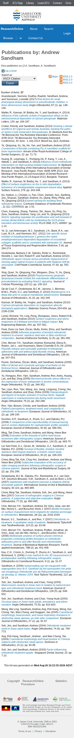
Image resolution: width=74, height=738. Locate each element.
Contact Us (35, 38)
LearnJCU (43, 3)
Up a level (11, 70)
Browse (8, 38)
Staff (6, 3)
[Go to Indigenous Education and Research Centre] (6, 708)
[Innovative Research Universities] (22, 699)
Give (68, 3)
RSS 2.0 (67, 79)
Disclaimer (50, 731)
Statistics (61, 681)
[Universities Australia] (40, 699)
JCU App (17, 3)
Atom (55, 76)
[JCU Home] (27, 14)
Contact (57, 3)
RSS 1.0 (67, 76)
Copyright (13, 681)
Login (67, 33)
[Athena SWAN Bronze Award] (7, 699)
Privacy (38, 731)
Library (30, 3)
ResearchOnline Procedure (32, 682)
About (33, 28)
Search (48, 28)
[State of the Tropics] (62, 699)
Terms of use (24, 731)
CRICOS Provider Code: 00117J (37, 724)
